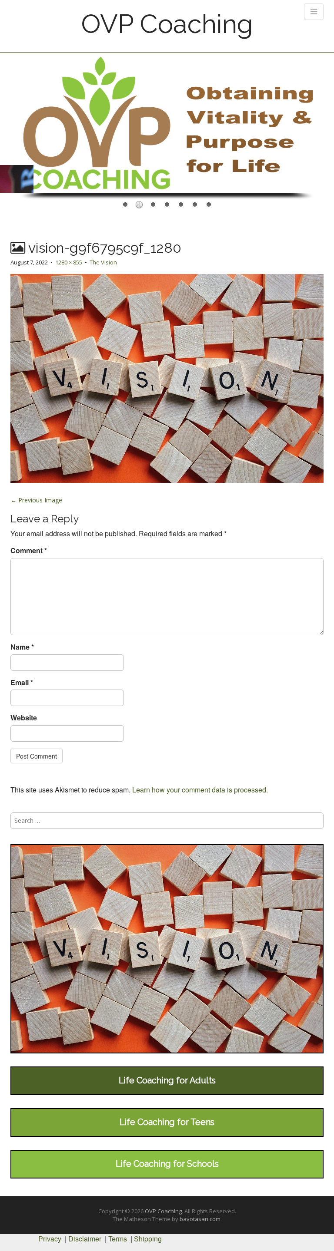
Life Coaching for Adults (167, 1080)
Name (22, 647)
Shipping (148, 1239)
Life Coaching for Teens (167, 1122)
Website (23, 718)
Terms (117, 1239)
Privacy (49, 1239)
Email (21, 682)
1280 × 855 (68, 262)
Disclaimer (84, 1239)
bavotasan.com (200, 1219)
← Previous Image (36, 500)
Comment (28, 550)
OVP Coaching (167, 24)
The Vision (103, 262)
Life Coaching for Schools (167, 1164)
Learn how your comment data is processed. (200, 790)
